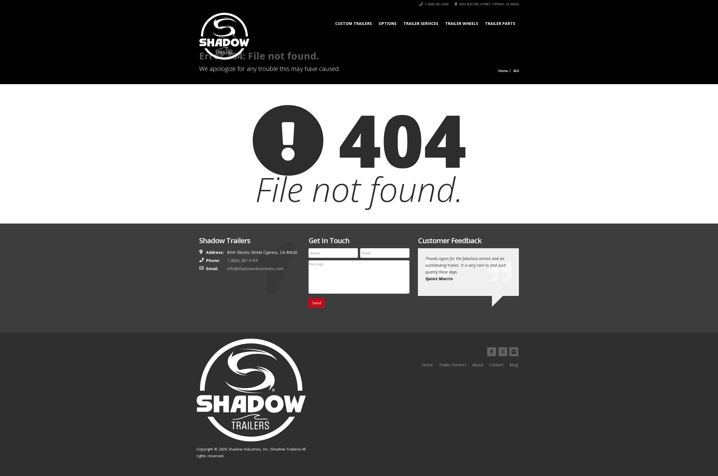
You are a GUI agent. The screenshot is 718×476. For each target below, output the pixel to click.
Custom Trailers (353, 23)
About (477, 364)
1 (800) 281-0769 (436, 4)
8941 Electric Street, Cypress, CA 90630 (489, 4)
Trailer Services (420, 23)
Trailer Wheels (461, 23)
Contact (496, 364)
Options (388, 23)
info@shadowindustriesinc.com (255, 268)
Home (427, 364)
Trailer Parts (500, 23)
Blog (513, 364)
